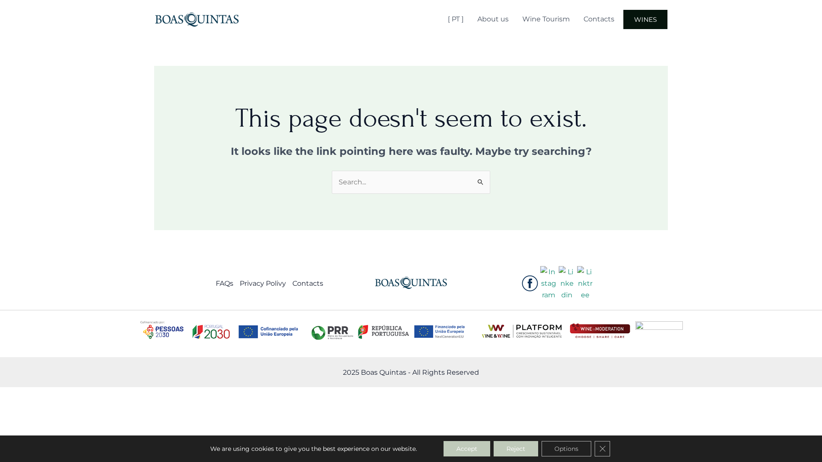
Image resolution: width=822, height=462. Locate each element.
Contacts (599, 19)
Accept (466, 449)
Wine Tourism (546, 19)
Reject (515, 449)
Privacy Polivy (263, 283)
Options (566, 449)
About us (493, 19)
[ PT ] (456, 19)
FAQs (224, 283)
